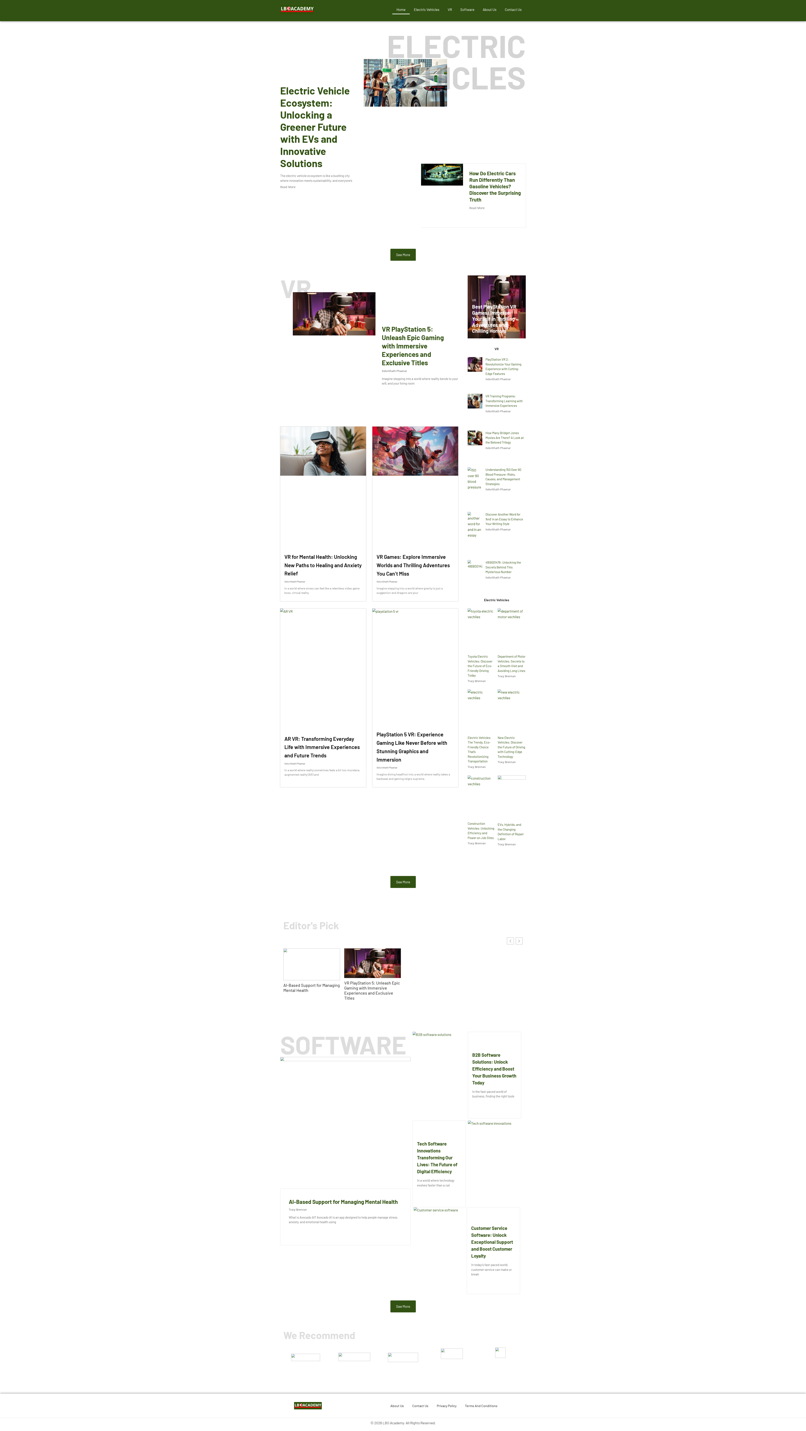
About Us (489, 9)
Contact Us (513, 9)
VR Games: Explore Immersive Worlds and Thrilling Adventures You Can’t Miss (413, 565)
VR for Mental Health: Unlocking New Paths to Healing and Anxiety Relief (323, 565)
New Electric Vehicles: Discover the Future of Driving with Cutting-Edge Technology (511, 747)
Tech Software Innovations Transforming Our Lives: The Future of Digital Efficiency (437, 1157)
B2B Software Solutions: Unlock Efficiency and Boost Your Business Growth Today (494, 1068)
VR (450, 9)
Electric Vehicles (426, 9)
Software (467, 9)
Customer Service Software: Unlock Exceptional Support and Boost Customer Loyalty (492, 1241)
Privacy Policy (447, 1406)
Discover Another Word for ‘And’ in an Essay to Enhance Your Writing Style (504, 519)
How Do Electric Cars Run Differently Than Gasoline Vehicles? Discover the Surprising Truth (495, 186)
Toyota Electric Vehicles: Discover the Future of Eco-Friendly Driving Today (480, 666)
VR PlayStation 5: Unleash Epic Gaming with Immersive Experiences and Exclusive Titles (413, 346)
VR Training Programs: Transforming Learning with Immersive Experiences (504, 400)
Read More (288, 187)
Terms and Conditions (481, 1406)
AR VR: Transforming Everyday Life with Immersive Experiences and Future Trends (322, 747)
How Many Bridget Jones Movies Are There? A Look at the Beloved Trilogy (504, 437)
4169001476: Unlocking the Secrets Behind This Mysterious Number (503, 567)
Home (401, 9)
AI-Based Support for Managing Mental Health (311, 988)
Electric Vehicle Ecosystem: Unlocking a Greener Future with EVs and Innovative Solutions (315, 126)
